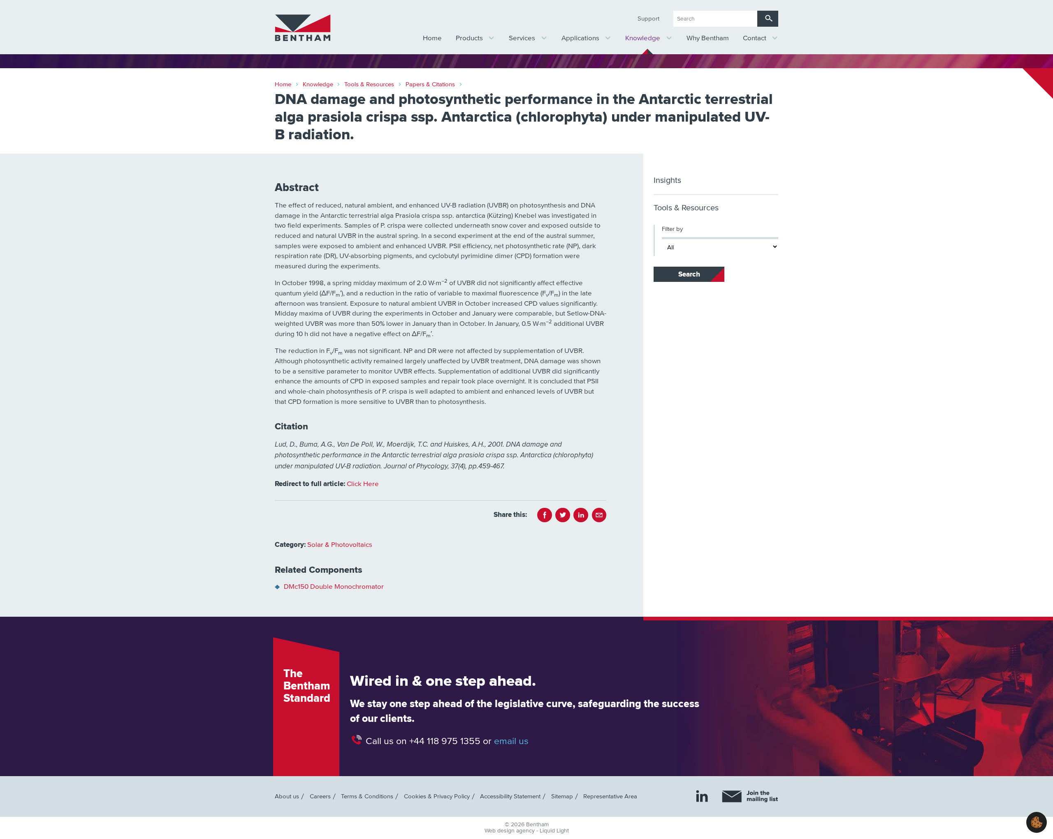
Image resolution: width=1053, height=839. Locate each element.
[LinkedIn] (702, 796)
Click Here (363, 484)
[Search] (767, 19)
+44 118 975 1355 (444, 741)
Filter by (672, 229)
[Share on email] (599, 515)
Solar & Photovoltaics (339, 545)
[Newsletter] (750, 796)
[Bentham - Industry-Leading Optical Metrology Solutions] (303, 27)
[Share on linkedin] (580, 515)
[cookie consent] (1036, 822)
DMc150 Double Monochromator (334, 586)
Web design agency (510, 831)
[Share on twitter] (562, 515)
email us (511, 741)
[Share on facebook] (544, 515)
